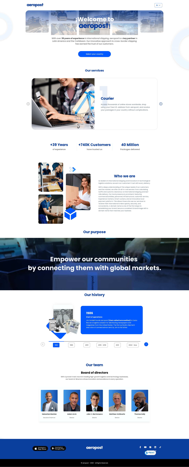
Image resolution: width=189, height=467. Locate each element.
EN (157, 5)
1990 (71, 345)
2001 (86, 345)
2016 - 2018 (102, 345)
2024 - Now (133, 345)
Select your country (94, 54)
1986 (56, 345)
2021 (117, 345)
